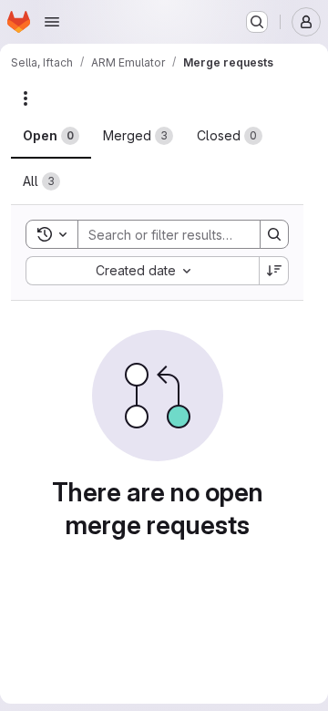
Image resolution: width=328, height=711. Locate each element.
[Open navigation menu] (52, 21)
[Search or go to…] (257, 22)
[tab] (51, 136)
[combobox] (142, 270)
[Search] (274, 234)
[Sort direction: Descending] (274, 270)
